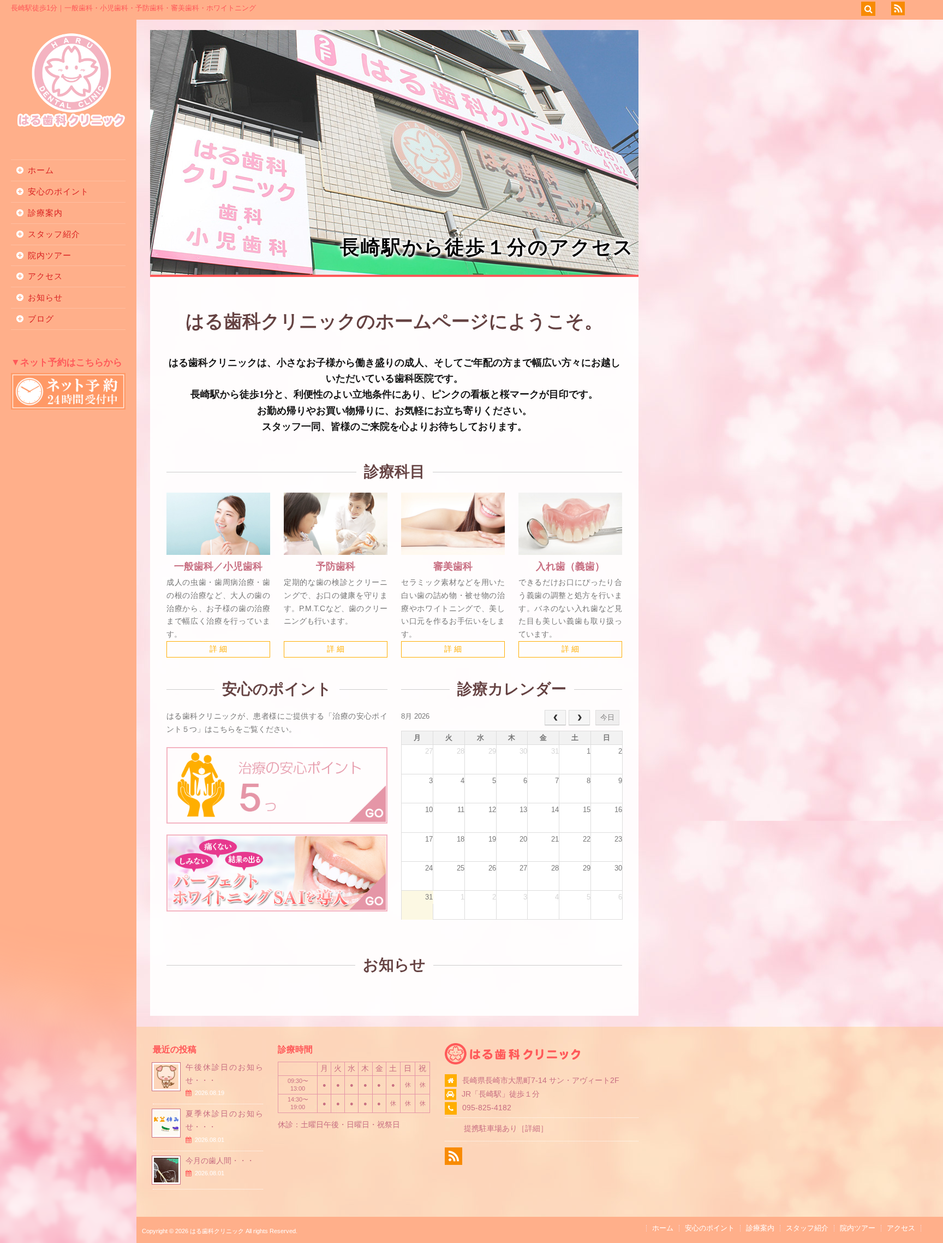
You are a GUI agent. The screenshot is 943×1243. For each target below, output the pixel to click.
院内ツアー (49, 255)
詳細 (532, 1128)
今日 (607, 717)
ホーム (41, 170)
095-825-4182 (486, 1107)
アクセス (45, 276)
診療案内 (45, 212)
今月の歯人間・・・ (220, 1160)
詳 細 (218, 648)
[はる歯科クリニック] (71, 125)
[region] (394, 152)
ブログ (41, 318)
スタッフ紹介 (54, 234)
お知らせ (45, 297)
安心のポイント (58, 191)
